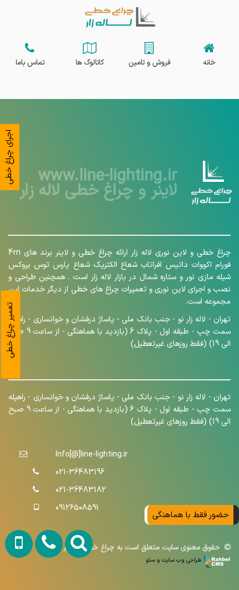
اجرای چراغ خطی (9, 157)
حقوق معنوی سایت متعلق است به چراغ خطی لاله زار (144, 547)
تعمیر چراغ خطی (10, 329)
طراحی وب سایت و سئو (174, 560)
